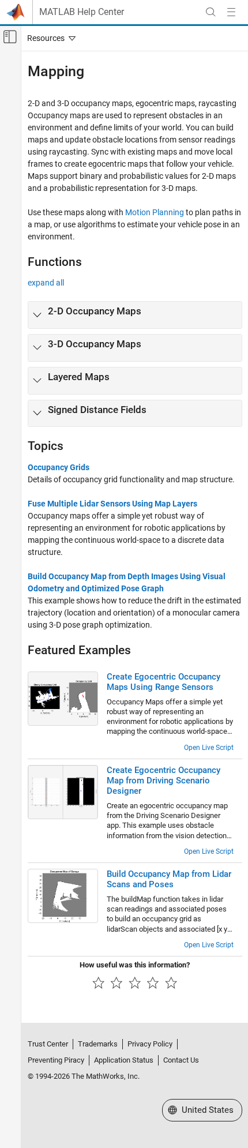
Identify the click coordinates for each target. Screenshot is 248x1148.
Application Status (123, 1060)
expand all (46, 282)
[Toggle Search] (210, 12)
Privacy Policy (149, 1044)
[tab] (135, 315)
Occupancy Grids (58, 467)
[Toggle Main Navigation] (231, 12)
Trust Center (48, 1044)
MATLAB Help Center (81, 12)
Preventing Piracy (56, 1060)
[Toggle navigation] (49, 38)
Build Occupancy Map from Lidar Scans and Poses (169, 879)
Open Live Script (209, 748)
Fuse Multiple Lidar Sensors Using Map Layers (112, 503)
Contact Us (181, 1060)
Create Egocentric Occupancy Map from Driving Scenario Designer (163, 780)
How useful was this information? (135, 965)
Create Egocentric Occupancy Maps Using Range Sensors (163, 681)
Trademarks (98, 1044)
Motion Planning (154, 212)
